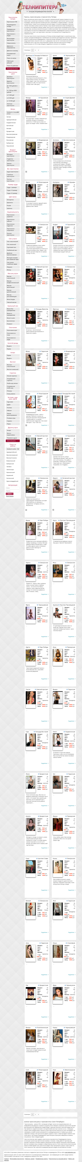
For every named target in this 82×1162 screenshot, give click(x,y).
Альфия (55, 224)
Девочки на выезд (12, 50)
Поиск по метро (11, 58)
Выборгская (10, 143)
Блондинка (10, 199)
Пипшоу (9, 391)
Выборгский (10, 463)
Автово (9, 117)
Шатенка (9, 208)
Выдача (9, 346)
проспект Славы (43, 858)
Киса (27, 140)
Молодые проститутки (10, 155)
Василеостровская (12, 134)
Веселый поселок (12, 458)
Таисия (28, 689)
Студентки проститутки (10, 159)
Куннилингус (11, 321)
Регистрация (9, 496)
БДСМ (8, 404)
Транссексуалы (11, 441)
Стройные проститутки (10, 175)
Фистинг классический (11, 365)
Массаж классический (11, 277)
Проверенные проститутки (11, 30)
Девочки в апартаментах (11, 46)
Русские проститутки (10, 234)
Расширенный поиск (11, 54)
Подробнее (44, 87)
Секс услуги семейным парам (12, 263)
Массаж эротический (10, 286)
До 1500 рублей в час (12, 86)
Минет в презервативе (11, 314)
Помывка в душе (12, 438)
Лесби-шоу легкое (12, 383)
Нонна (55, 858)
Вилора (28, 1027)
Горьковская (10, 146)
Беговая (9, 128)
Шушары (72, 182)
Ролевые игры (11, 418)
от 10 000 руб (11, 101)
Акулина (55, 605)
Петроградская (43, 182)
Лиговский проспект (68, 478)
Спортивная (71, 943)
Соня (27, 1070)
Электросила (44, 224)
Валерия (28, 436)
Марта (28, 605)
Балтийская (10, 125)
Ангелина (56, 140)
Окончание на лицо (11, 334)
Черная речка (70, 985)
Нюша (55, 943)
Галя (54, 436)
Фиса (54, 563)
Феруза (55, 816)
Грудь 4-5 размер (12, 193)
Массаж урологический (11, 291)
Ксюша (28, 393)
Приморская (71, 647)
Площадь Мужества (42, 309)
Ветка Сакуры (11, 299)
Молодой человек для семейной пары (13, 258)
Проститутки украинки (10, 215)
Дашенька (29, 55)
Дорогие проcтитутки (10, 82)
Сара (54, 267)
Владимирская (11, 137)
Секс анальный (11, 244)
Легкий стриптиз (12, 376)
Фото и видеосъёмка (11, 434)
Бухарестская (10, 131)
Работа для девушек (10, 61)
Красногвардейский (12, 481)
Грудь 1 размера (12, 187)
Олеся (55, 732)
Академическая (11, 122)
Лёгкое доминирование (12, 414)
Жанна (28, 520)
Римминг (9, 324)
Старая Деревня (70, 98)
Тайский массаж (11, 302)
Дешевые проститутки (10, 77)
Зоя (54, 774)
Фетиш (9, 270)
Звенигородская (70, 1070)
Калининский (11, 472)
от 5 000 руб (10, 95)
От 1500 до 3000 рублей (12, 91)
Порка (9, 424)
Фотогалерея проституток (10, 39)
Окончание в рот (12, 330)
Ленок (28, 774)
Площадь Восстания (68, 393)
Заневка (9, 466)
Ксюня (55, 98)
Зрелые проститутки (10, 164)
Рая (27, 985)
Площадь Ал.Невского (41, 55)
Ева (54, 351)
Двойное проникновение (11, 254)
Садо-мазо (10, 402)
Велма (28, 351)
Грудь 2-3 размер (12, 190)
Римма (55, 1027)
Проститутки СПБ (12, 22)
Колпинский (10, 478)
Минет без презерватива (11, 309)
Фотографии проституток (17, 1159)
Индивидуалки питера (11, 25)
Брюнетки (10, 202)
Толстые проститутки (10, 180)
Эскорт (9, 430)
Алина (28, 478)
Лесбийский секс (12, 250)
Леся (54, 901)
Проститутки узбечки (10, 220)
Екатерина (56, 182)
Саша (27, 858)
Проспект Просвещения (67, 520)
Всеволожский (11, 461)
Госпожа (9, 407)
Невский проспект (42, 267)
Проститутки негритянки (10, 229)
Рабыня (9, 410)
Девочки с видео (29, 1159)
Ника (27, 309)
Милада (28, 98)
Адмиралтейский (12, 452)
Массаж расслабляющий (11, 295)
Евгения (28, 901)
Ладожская (44, 351)
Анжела (28, 816)
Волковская (10, 140)
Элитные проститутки (10, 104)
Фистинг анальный (12, 369)
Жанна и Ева (57, 393)
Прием (9, 349)
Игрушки (9, 267)
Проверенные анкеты (42, 1159)
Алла (27, 943)
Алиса (55, 520)
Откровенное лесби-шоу (11, 387)
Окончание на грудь (11, 338)
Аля (27, 224)
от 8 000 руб (10, 98)
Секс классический (12, 241)
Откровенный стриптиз (11, 379)
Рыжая (9, 205)
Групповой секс (11, 247)
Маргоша (56, 309)
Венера (55, 689)
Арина (55, 55)
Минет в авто (11, 318)
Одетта (28, 647)
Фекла (28, 182)
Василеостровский (12, 455)
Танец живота (11, 394)
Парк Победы (44, 520)
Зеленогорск (10, 469)
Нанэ (54, 1070)
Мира (54, 985)
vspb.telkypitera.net (70, 1152)
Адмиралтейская (11, 119)
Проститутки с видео (11, 34)
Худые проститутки (12, 171)
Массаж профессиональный (13, 281)
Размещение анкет (12, 68)
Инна (54, 647)
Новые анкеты (11, 43)
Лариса (28, 563)
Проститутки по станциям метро (58, 1159)
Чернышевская (70, 55)
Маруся (55, 478)
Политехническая (42, 1027)
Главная (6, 1159)
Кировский (10, 475)
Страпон (9, 421)
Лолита (28, 267)
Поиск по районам (12, 65)
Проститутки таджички (10, 225)
